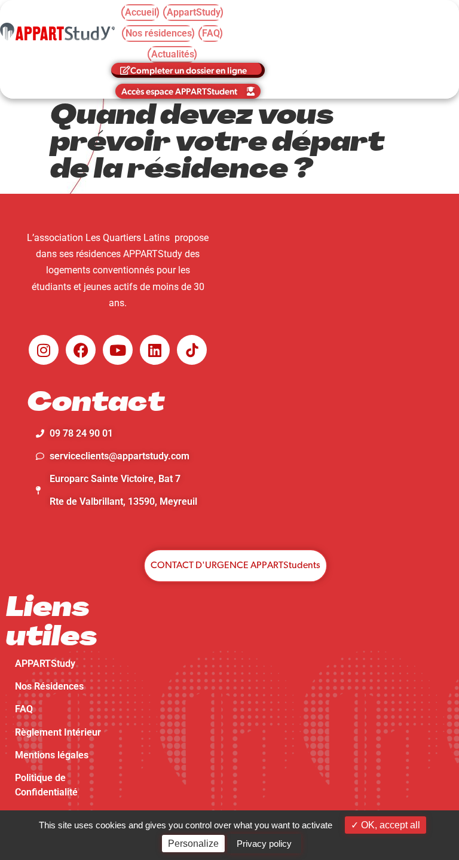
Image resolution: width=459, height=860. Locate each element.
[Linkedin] (155, 350)
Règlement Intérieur (58, 732)
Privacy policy (264, 843)
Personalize (193, 843)
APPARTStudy (45, 663)
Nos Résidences (49, 686)
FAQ (24, 709)
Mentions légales (51, 755)
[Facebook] (81, 350)
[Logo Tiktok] (192, 350)
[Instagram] (44, 350)
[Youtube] (118, 350)
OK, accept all (389, 825)
